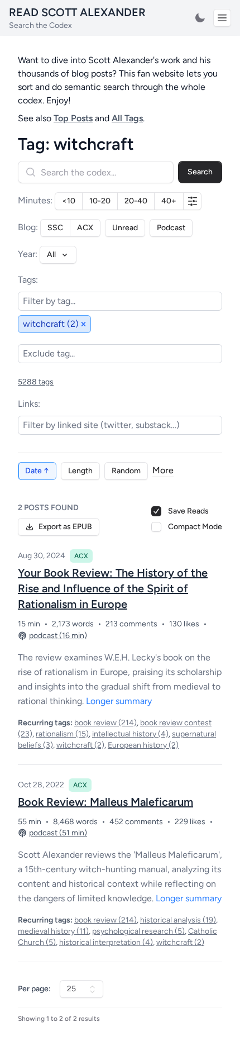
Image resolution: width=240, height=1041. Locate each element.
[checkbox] (156, 527)
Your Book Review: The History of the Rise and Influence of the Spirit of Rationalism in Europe (113, 588)
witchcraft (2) (80, 745)
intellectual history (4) (130, 734)
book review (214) (105, 723)
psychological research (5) (138, 931)
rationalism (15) (62, 734)
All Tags (127, 118)
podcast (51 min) (58, 833)
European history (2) (143, 745)
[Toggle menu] (222, 18)
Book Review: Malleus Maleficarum (105, 802)
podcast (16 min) (58, 635)
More (163, 470)
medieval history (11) (53, 931)
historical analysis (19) (178, 920)
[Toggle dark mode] (200, 18)
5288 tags (36, 382)
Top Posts (73, 118)
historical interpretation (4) (106, 942)
